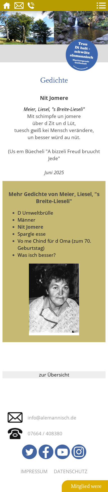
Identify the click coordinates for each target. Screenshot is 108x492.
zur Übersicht (54, 375)
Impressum (34, 471)
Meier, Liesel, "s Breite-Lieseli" (54, 109)
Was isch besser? (37, 255)
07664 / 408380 (45, 433)
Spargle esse (32, 234)
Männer (26, 220)
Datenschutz (70, 471)
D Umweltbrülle (35, 213)
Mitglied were (86, 486)
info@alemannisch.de (52, 417)
